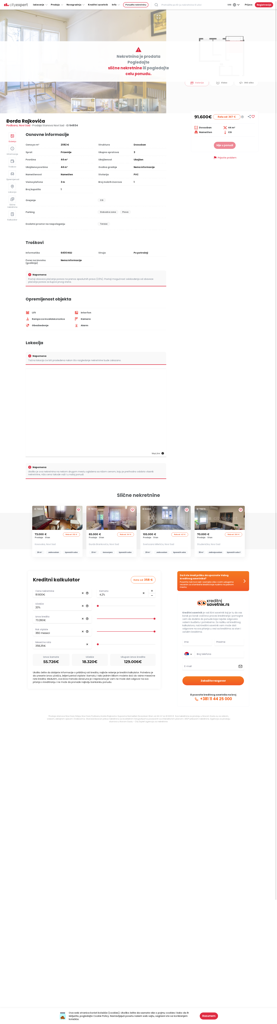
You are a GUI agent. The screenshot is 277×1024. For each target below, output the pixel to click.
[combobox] (219, 654)
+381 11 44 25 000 (215, 698)
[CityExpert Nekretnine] (16, 5)
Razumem (208, 1016)
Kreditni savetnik (192, 612)
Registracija (264, 4)
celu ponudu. (138, 73)
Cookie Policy (101, 1016)
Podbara (12, 125)
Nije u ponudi (224, 145)
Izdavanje (38, 4)
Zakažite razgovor (213, 681)
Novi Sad (24, 125)
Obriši (83, 593)
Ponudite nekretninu (135, 5)
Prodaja (55, 4)
